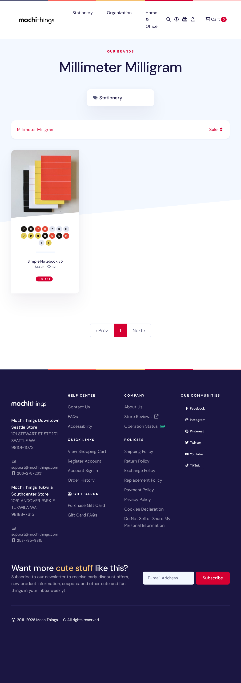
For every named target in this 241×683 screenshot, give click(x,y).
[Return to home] (36, 19)
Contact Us (79, 407)
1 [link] (120, 330)
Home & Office (151, 19)
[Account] (193, 19)
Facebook (199, 408)
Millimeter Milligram (120, 67)
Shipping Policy (138, 451)
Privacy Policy (137, 499)
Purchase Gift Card (86, 505)
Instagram (199, 419)
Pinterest (198, 431)
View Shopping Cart (87, 451)
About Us (133, 407)
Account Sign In (83, 470)
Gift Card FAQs (82, 515)
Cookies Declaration (144, 509)
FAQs (73, 416)
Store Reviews (138, 416)
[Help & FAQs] (177, 19)
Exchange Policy (139, 470)
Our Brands (120, 51)
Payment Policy (139, 490)
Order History (81, 480)
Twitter (197, 442)
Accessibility (80, 426)
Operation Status (141, 426)
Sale (214, 129)
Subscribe (216, 578)
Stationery (82, 13)
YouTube (198, 454)
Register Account (84, 461)
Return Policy (136, 461)
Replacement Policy (143, 480)
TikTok (196, 465)
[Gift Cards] (185, 19)
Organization (119, 13)
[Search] (169, 19)
